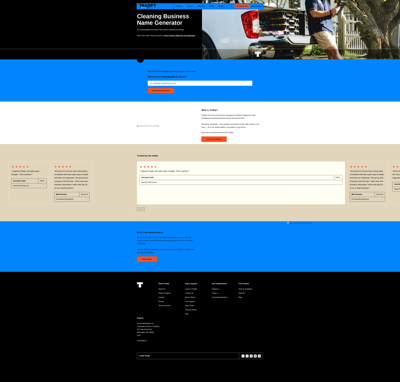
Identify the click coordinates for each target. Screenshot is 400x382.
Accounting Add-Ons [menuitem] (219, 297)
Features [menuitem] (215, 289)
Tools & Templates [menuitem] (245, 289)
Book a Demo (147, 259)
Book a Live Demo (257, 6)
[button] (138, 209)
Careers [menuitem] (161, 297)
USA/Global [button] (141, 341)
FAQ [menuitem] (186, 314)
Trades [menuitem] (214, 293)
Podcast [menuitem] (242, 293)
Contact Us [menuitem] (189, 293)
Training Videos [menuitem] (191, 310)
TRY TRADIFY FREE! (242, 6)
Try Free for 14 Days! (214, 139)
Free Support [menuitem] (190, 301)
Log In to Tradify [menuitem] (191, 289)
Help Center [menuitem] (189, 305)
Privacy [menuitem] (161, 301)
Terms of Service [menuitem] (164, 305)
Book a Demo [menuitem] (190, 297)
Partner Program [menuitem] (164, 293)
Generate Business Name (161, 90)
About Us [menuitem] (161, 289)
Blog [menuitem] (240, 297)
